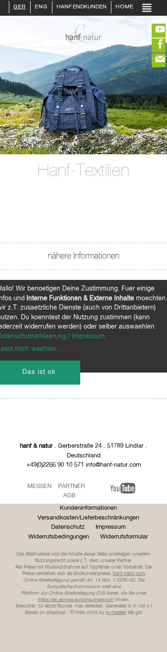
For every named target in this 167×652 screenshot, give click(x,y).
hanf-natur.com (129, 573)
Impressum (111, 527)
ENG (41, 7)
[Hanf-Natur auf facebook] (153, 45)
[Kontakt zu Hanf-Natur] (153, 60)
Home (125, 7)
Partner (71, 486)
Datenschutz (67, 527)
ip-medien (116, 612)
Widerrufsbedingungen (58, 537)
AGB (69, 496)
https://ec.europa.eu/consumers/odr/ (76, 599)
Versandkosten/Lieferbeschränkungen (88, 518)
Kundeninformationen (88, 508)
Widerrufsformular (124, 537)
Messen (39, 486)
